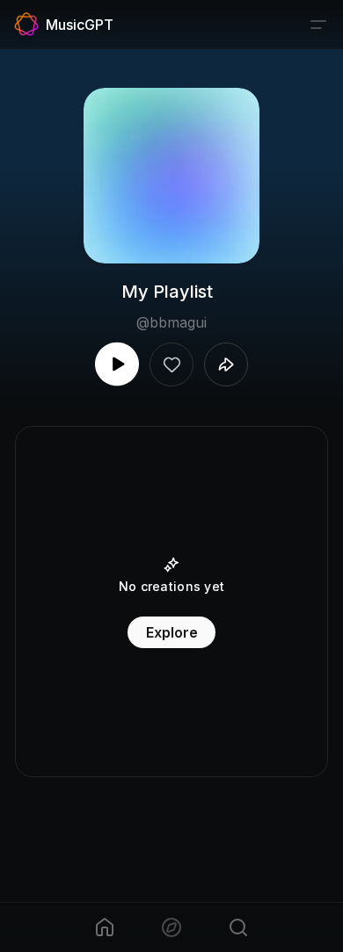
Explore (172, 632)
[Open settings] (318, 24)
